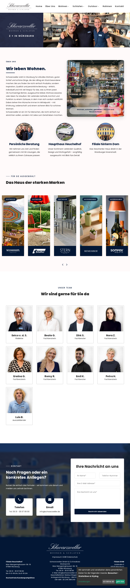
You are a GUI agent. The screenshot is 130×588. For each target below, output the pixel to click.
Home (39, 6)
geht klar (120, 581)
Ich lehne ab (108, 581)
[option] (86, 30)
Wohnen (62, 6)
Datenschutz (72, 557)
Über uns (50, 6)
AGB (64, 557)
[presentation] (63, 264)
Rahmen (107, 6)
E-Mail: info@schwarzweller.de (65, 573)
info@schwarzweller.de (50, 511)
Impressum (57, 557)
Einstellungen (84, 581)
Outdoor (92, 6)
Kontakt (119, 6)
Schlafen (78, 6)
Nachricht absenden (97, 511)
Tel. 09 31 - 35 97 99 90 (19, 511)
